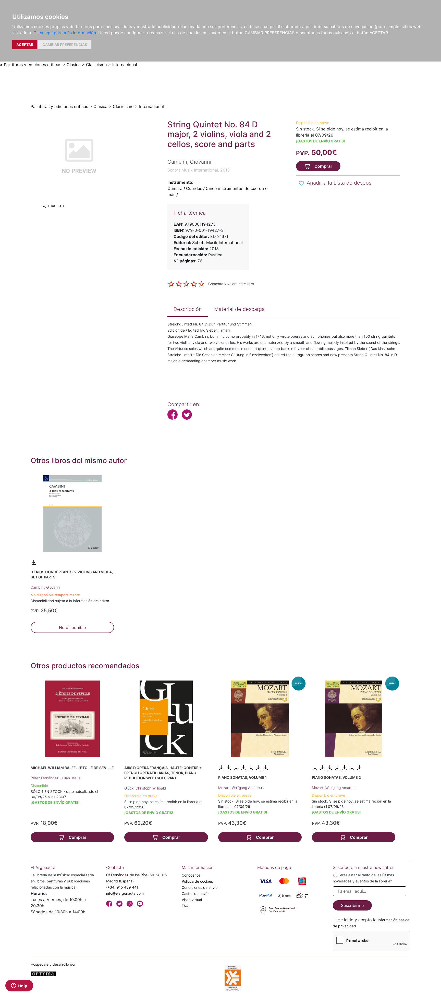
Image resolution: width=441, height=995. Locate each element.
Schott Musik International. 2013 (198, 170)
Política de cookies (197, 881)
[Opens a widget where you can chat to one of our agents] (19, 986)
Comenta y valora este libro (231, 283)
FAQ (185, 906)
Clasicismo (96, 64)
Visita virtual (192, 899)
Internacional (124, 64)
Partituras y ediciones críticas (32, 64)
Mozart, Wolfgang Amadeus (241, 787)
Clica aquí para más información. (65, 32)
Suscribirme (352, 905)
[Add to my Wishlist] (301, 183)
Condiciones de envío (199, 887)
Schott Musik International (217, 242)
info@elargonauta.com (125, 893)
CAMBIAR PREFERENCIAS (64, 44)
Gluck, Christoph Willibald (145, 788)
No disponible (72, 627)
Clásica (74, 64)
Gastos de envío (195, 893)
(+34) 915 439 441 (122, 887)
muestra (55, 205)
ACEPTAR (24, 44)
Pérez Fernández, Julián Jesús (55, 778)
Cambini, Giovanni (45, 587)
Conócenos (191, 875)
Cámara (174, 188)
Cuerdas (194, 188)
